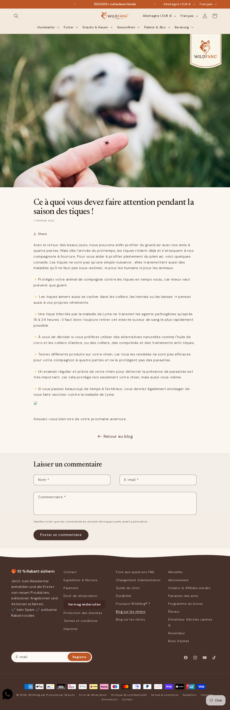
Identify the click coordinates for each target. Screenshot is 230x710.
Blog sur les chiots (130, 619)
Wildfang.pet (36, 695)
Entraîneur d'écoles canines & (190, 622)
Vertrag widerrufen (84, 604)
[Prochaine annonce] (155, 4)
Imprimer (71, 629)
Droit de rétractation (80, 596)
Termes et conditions (81, 621)
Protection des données (83, 613)
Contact (70, 572)
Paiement (71, 588)
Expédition (190, 695)
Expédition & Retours (81, 580)
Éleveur (174, 612)
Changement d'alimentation (138, 580)
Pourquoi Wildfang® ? (133, 604)
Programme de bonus (185, 604)
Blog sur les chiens (130, 612)
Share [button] (42, 234)
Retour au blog (118, 436)
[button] (16, 16)
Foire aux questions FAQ (135, 572)
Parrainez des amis (183, 596)
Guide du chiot (128, 588)
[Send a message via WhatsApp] (7, 694)
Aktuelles (175, 572)
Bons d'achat (178, 641)
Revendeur (176, 633)
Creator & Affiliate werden (189, 588)
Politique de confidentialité (129, 695)
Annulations (110, 699)
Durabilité (123, 596)
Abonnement (178, 580)
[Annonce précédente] (75, 4)
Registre (79, 657)
